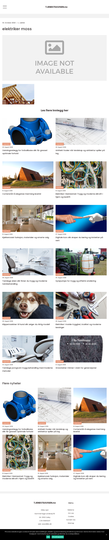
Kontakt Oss (70, 520)
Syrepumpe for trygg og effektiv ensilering (76, 281)
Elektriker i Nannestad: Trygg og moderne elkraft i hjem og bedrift (79, 195)
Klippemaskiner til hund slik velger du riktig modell (26, 324)
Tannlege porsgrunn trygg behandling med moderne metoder (27, 369)
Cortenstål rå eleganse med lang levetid (21, 194)
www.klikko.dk (47, 524)
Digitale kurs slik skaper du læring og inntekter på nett (79, 239)
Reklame (71, 510)
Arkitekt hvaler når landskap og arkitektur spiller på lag (80, 152)
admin (22, 23)
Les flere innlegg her (54, 110)
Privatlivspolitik (58, 537)
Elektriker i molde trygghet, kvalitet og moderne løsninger (78, 326)
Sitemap (71, 523)
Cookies (71, 516)
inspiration (6, 144)
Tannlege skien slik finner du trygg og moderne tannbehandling (24, 282)
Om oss (71, 513)
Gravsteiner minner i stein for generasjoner (76, 368)
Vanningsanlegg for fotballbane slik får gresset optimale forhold (24, 152)
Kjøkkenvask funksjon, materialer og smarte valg (25, 237)
